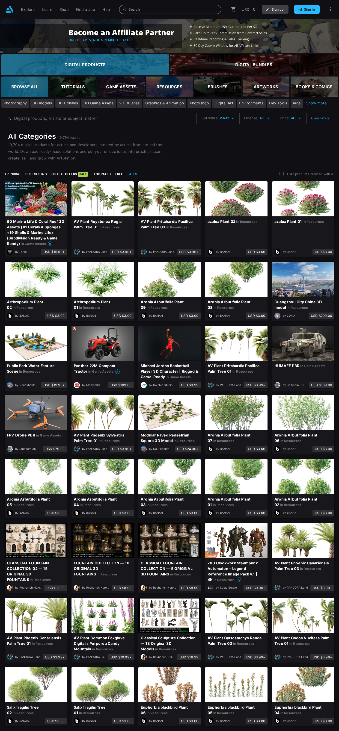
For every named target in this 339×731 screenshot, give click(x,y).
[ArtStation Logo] (10, 9)
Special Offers (68, 174)
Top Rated (102, 174)
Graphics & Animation (164, 103)
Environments (251, 103)
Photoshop (199, 103)
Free (119, 174)
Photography (15, 103)
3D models (42, 103)
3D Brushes (68, 103)
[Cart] (233, 9)
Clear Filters (320, 118)
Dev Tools (278, 103)
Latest (133, 174)
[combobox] (170, 9)
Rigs (296, 103)
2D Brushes (129, 103)
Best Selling (36, 174)
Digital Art (224, 103)
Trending (13, 174)
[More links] (330, 9)
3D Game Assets (98, 103)
